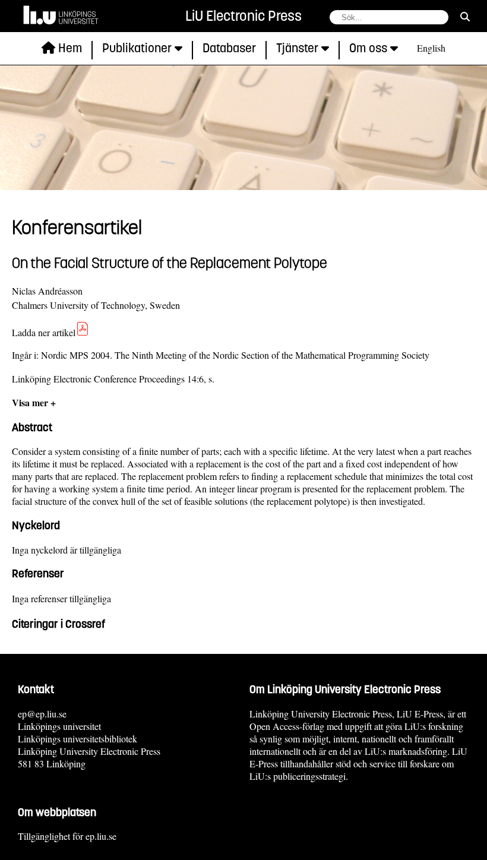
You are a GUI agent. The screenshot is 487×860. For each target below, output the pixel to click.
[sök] (465, 16)
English (431, 48)
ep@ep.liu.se (42, 713)
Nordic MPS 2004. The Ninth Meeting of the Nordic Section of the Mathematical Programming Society (235, 355)
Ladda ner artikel (43, 332)
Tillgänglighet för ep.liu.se (67, 836)
